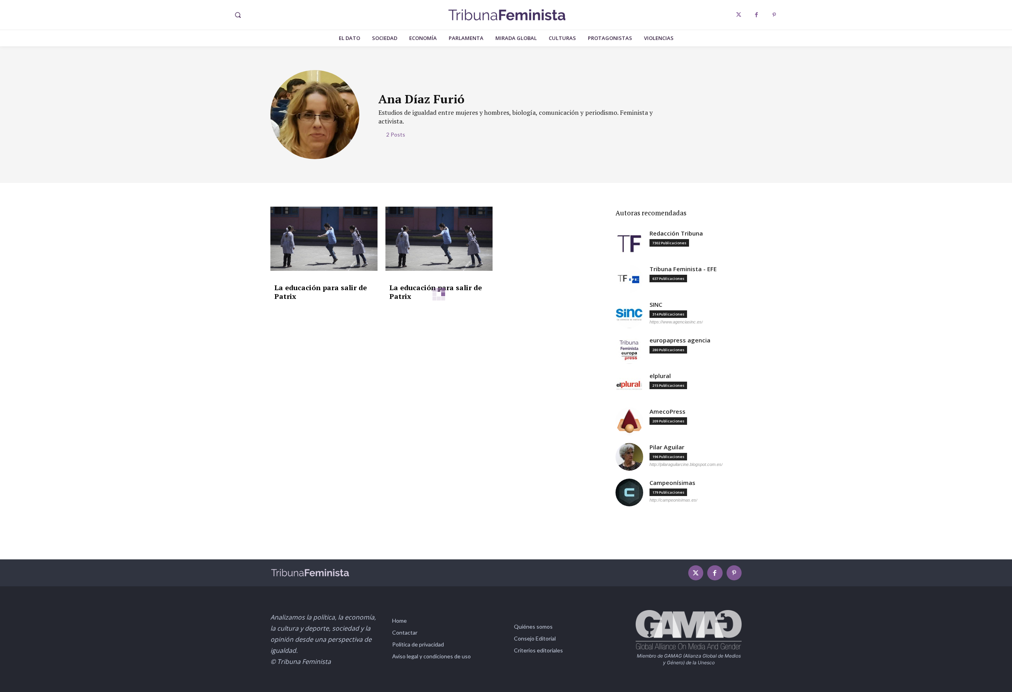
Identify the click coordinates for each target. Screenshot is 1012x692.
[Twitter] (739, 15)
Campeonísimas (672, 483)
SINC (655, 304)
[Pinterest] (774, 15)
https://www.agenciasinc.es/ (676, 321)
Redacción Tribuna (676, 233)
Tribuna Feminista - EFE (683, 269)
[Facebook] (756, 15)
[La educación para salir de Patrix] (324, 239)
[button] (237, 15)
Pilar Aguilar (666, 447)
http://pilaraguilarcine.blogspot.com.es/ (686, 464)
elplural (660, 376)
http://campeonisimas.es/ (673, 500)
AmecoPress (667, 411)
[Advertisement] (439, 375)
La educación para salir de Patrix (320, 292)
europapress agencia (679, 340)
